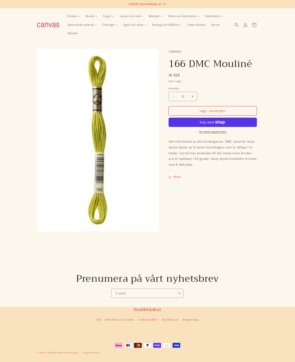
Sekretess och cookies (119, 319)
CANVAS (51, 353)
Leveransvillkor (148, 319)
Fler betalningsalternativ (213, 132)
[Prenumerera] (179, 293)
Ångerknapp (191, 319)
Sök (98, 319)
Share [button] (177, 177)
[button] (236, 25)
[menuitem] (74, 16)
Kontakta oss (170, 319)
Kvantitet (174, 88)
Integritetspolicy (91, 352)
